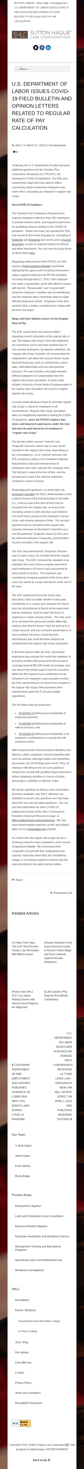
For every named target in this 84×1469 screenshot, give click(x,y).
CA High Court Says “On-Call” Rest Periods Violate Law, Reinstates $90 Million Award (25, 948)
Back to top (40, 1460)
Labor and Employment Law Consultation (39, 1216)
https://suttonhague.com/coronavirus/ (33, 820)
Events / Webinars (25, 1310)
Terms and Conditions (28, 1392)
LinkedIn (48, 47)
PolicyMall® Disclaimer (28, 1403)
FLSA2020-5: (26, 733)
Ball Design (38, 1449)
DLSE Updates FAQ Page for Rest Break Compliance (56, 995)
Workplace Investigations (29, 1270)
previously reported (23, 494)
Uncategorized (57, 145)
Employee (35, 239)
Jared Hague (22, 1155)
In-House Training (27, 1331)
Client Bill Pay (23, 1362)
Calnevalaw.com (36, 829)
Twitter (35, 47)
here (32, 253)
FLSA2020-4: (26, 723)
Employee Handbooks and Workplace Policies (42, 1236)
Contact (19, 1372)
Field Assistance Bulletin (36, 266)
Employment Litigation (28, 1206)
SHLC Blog (21, 1342)
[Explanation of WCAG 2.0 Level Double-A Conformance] (21, 1425)
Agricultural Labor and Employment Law (38, 1260)
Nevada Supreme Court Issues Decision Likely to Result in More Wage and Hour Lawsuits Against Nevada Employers (58, 952)
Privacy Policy (23, 1382)
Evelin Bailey (22, 1165)
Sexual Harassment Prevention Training (39, 1321)
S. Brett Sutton (23, 1145)
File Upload (22, 1352)
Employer (17, 239)
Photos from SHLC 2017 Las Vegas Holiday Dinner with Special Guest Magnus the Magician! (25, 999)
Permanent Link (63, 892)
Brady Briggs (22, 1176)
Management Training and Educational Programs (38, 1248)
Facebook (42, 47)
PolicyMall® (22, 1300)
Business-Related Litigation (31, 1226)
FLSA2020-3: (26, 713)
